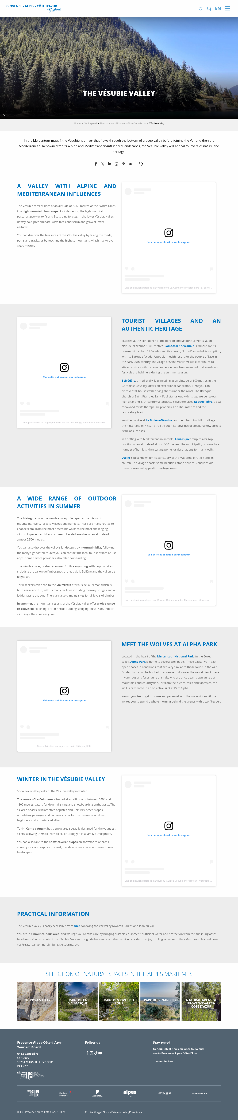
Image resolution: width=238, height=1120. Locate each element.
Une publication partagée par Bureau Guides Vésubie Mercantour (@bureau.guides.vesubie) (176, 600)
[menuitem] (34, 9)
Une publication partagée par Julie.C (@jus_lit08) (64, 746)
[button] (209, 8)
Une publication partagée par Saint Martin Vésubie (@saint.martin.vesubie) (64, 422)
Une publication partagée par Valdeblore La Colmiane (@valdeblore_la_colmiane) (170, 287)
